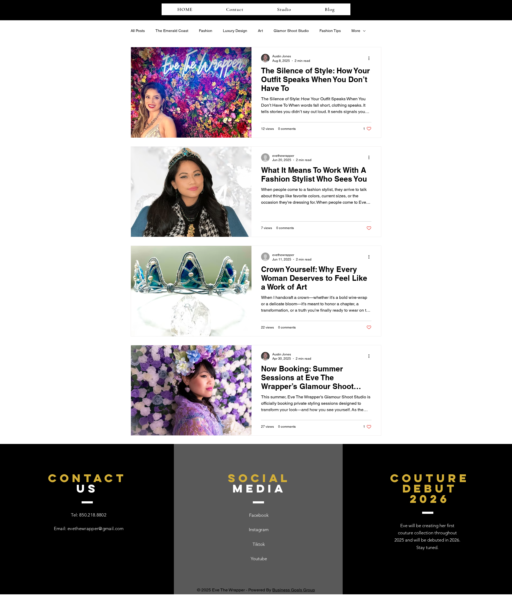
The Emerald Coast (171, 31)
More (355, 31)
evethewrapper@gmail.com (95, 528)
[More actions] (370, 58)
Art (260, 31)
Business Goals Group (293, 589)
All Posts (138, 31)
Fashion (205, 31)
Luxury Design (235, 31)
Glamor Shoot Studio (291, 31)
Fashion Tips (330, 31)
